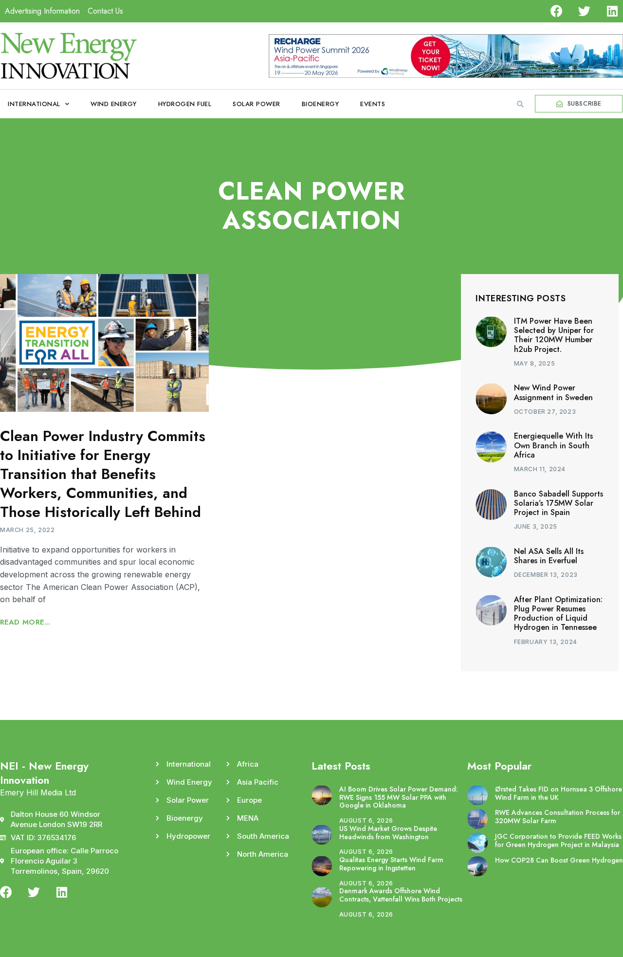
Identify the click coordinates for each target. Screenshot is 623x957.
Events (372, 104)
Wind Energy (114, 104)
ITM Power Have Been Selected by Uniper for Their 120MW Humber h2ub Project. (554, 335)
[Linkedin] (612, 11)
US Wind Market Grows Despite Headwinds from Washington (388, 833)
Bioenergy (320, 104)
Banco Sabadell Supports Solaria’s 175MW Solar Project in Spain (558, 503)
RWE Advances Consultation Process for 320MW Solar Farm (557, 817)
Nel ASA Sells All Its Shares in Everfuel (549, 556)
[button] (520, 104)
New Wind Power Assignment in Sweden (553, 392)
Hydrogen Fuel (185, 104)
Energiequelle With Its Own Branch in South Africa (553, 445)
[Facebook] (556, 11)
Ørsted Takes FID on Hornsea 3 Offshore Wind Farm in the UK (558, 793)
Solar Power (256, 104)
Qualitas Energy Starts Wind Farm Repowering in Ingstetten (391, 864)
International (34, 104)
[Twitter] (584, 11)
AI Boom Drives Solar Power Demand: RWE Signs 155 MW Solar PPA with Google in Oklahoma (398, 797)
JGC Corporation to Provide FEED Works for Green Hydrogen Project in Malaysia (558, 840)
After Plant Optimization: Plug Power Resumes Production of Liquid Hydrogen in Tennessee (558, 613)
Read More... (25, 622)
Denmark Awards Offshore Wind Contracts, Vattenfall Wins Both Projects (400, 895)
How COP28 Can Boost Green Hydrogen (559, 860)
